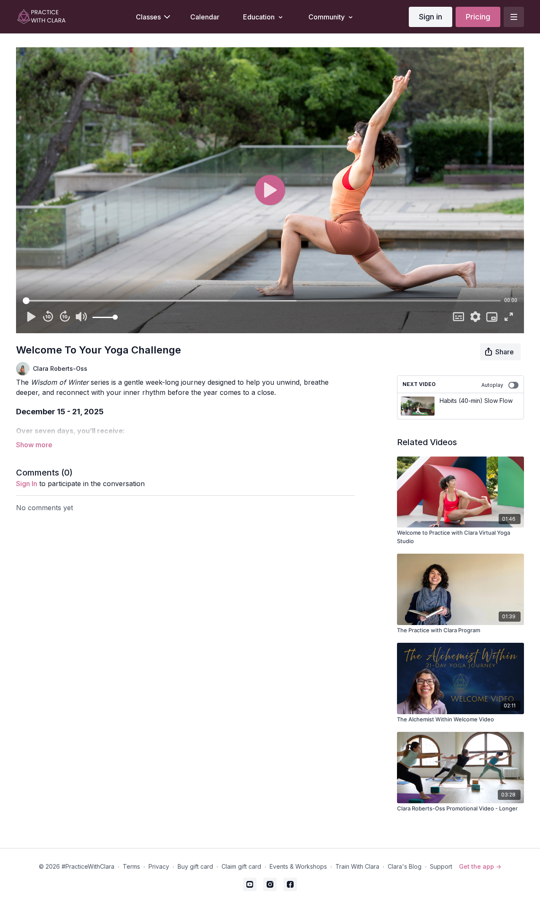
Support (441, 866)
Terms (131, 866)
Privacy (158, 866)
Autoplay (492, 385)
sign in (26, 483)
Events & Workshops (298, 866)
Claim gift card (241, 866)
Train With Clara (357, 866)
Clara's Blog (404, 866)
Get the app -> (480, 866)
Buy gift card (195, 866)
